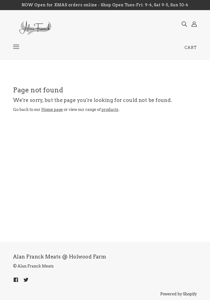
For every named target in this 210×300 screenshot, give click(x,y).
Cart (191, 47)
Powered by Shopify (178, 294)
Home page (52, 109)
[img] (184, 24)
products (109, 109)
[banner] (35, 27)
